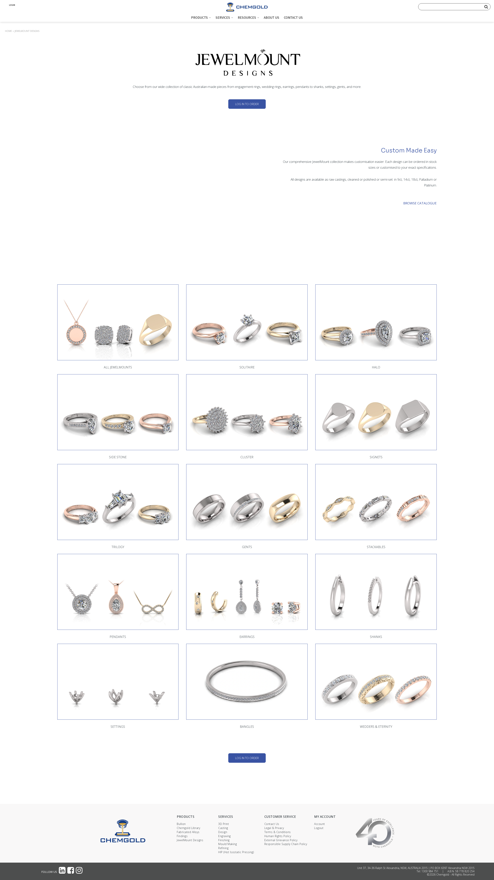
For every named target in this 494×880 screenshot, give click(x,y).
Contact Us (271, 824)
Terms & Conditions (277, 832)
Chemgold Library (188, 828)
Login (12, 5)
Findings (182, 836)
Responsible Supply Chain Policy (285, 844)
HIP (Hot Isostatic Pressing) (236, 852)
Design (222, 832)
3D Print (223, 824)
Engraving (224, 836)
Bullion (181, 824)
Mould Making (227, 844)
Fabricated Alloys (188, 832)
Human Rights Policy (277, 836)
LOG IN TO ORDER (247, 104)
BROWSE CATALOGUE (420, 203)
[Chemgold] (247, 8)
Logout (318, 828)
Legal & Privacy (274, 828)
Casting (223, 828)
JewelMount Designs (190, 840)
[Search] (486, 7)
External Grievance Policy (281, 840)
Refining (223, 848)
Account (319, 824)
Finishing (224, 840)
